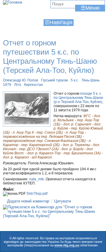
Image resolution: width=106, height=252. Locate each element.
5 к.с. (75, 80)
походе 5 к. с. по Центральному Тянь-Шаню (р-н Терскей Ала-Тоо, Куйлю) (78, 97)
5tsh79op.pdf (36, 194)
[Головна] (12, 2)
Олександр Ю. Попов (20, 80)
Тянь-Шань (91, 80)
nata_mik (36, 179)
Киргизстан (33, 85)
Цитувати (62, 201)
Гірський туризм (54, 80)
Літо (17, 85)
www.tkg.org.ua (66, 245)
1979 (7, 85)
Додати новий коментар (28, 201)
